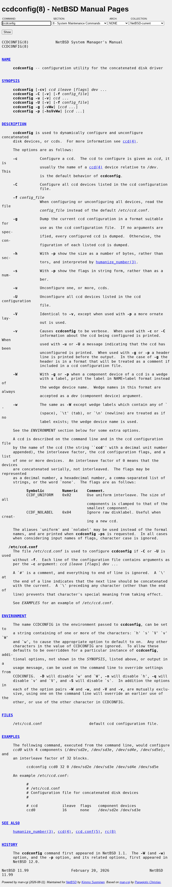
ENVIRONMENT (14, 616)
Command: (10, 18)
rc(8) (110, 831)
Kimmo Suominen (93, 882)
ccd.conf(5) (88, 831)
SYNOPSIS (11, 81)
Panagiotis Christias (148, 882)
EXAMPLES (11, 737)
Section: (60, 18)
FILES (7, 715)
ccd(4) (129, 141)
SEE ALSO (11, 823)
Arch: (115, 18)
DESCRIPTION (14, 124)
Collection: (139, 18)
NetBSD (71, 882)
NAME (6, 59)
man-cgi (125, 882)
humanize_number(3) (116, 262)
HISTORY (9, 844)
